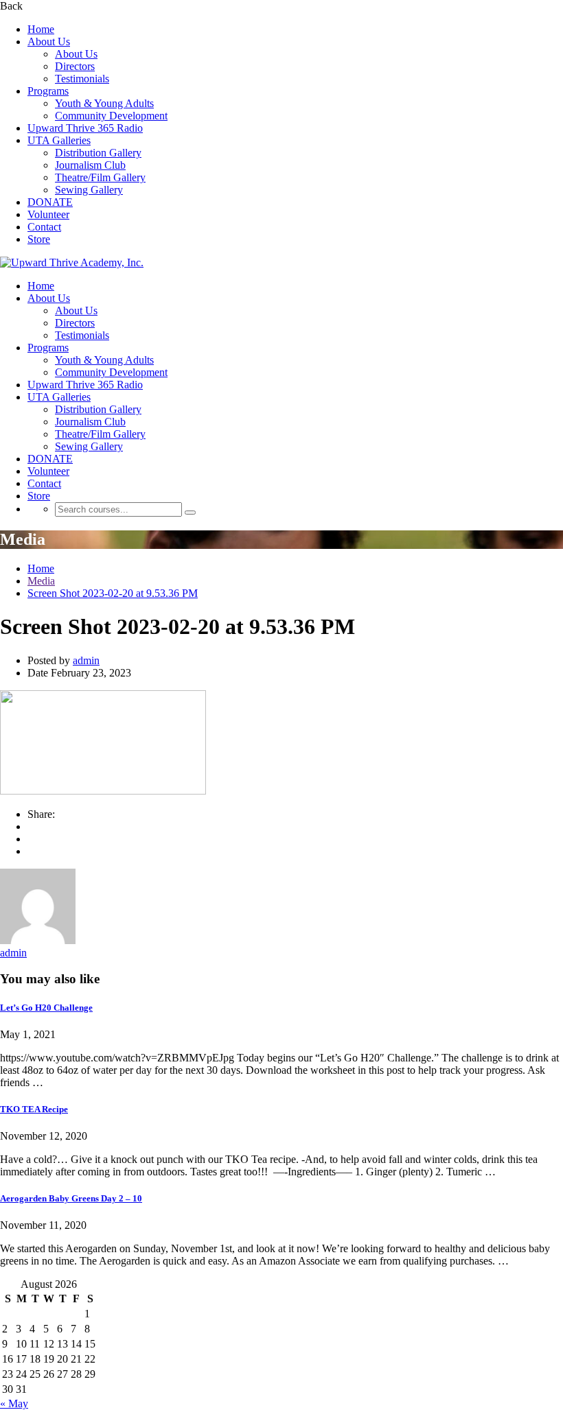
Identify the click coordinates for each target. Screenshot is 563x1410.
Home (40, 29)
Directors (75, 66)
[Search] (190, 512)
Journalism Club (90, 165)
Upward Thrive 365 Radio (85, 128)
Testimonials (82, 78)
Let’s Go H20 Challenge (46, 1007)
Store (38, 239)
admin (86, 660)
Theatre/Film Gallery (100, 177)
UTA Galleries (59, 140)
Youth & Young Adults (104, 103)
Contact (44, 227)
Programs (48, 91)
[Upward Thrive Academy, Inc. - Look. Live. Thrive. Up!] (71, 262)
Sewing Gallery (89, 190)
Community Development (111, 115)
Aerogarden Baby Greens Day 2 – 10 (71, 1198)
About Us (48, 41)
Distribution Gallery (98, 152)
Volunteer (48, 214)
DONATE (50, 202)
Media (41, 581)
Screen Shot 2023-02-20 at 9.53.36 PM (112, 593)
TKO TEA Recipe (34, 1109)
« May (14, 1403)
